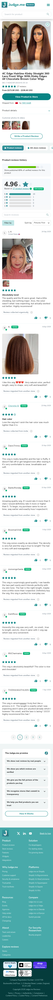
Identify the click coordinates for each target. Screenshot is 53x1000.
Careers (5, 940)
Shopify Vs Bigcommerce (38, 875)
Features (5, 852)
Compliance (38, 993)
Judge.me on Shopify (37, 871)
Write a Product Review (26, 136)
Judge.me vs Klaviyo (36, 913)
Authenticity (27, 993)
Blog (4, 902)
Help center (6, 913)
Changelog (6, 921)
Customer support (9, 875)
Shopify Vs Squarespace (38, 883)
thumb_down (46, 317)
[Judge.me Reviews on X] (18, 833)
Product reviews (8, 845)
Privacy (18, 993)
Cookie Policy (24, 995)
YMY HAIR (26, 103)
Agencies (5, 909)
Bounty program (35, 935)
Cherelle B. (13, 405)
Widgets (5, 856)
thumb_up (36, 317)
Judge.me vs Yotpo (36, 905)
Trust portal (6, 883)
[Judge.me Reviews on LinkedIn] (24, 833)
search (48, 14)
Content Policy (11, 995)
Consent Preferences (39, 995)
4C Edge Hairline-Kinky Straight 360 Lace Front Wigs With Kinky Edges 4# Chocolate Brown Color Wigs (25, 76)
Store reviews (7, 849)
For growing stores (36, 852)
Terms (10, 993)
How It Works (26, 813)
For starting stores (35, 849)
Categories (6, 955)
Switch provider (35, 917)
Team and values (8, 932)
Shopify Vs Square (36, 887)
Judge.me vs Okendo (37, 909)
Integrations (6, 860)
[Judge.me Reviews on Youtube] (30, 833)
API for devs (6, 917)
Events (4, 905)
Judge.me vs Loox (35, 902)
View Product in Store (26, 96)
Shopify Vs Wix (34, 890)
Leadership (6, 936)
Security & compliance (10, 879)
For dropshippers (35, 845)
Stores (4, 951)
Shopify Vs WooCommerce (39, 879)
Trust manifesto (8, 887)
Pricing (4, 871)
